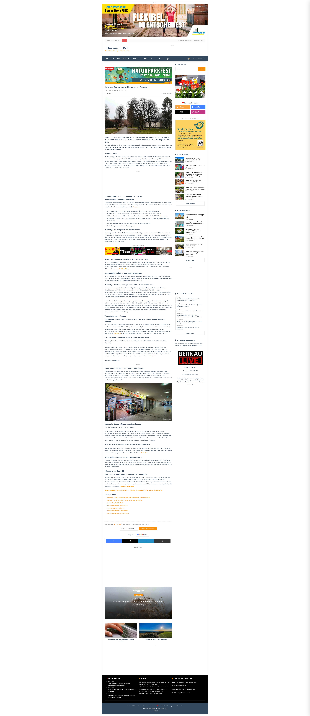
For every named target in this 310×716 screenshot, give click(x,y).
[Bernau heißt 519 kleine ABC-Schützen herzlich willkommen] (179, 182)
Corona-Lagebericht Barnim (115, 508)
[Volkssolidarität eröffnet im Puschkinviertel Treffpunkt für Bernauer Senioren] (179, 231)
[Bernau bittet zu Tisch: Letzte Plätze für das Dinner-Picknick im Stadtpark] (179, 190)
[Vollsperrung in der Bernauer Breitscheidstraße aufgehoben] (179, 160)
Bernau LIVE (116, 58)
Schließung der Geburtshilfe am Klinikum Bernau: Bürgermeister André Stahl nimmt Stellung (194, 174)
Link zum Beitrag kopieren (148, 528)
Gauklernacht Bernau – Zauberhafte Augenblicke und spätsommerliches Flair (195, 215)
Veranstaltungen (150, 58)
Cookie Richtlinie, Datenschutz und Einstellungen (155, 708)
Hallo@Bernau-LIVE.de (191, 374)
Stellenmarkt (138, 58)
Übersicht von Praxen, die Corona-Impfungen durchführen (125, 500)
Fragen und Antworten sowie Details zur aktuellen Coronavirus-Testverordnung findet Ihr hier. (134, 490)
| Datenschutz (180, 706)
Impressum (197, 40)
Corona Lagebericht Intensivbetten (118, 513)
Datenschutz (180, 40)
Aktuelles (127, 58)
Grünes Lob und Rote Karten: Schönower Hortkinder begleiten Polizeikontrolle (194, 196)
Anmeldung (117, 333)
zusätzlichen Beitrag (123, 269)
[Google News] (142, 534)
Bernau (119, 524)
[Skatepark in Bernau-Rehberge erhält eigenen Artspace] (179, 167)
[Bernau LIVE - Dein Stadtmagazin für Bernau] (118, 49)
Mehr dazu (136, 207)
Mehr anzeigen (190, 203)
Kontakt (161, 58)
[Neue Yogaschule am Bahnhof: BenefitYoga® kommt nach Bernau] (179, 224)
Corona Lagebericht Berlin (115, 503)
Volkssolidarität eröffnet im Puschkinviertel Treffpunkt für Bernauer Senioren (193, 230)
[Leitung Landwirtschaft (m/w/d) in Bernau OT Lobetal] (179, 246)
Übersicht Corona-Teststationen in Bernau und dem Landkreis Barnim (128, 497)
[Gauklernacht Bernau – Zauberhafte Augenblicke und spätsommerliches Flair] (179, 216)
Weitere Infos (164, 216)
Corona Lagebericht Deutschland (117, 510)
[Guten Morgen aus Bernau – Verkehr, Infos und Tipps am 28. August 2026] (179, 239)
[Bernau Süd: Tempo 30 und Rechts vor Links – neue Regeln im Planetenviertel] (179, 253)
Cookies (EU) (188, 40)
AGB (202, 40)
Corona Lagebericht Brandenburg (117, 505)
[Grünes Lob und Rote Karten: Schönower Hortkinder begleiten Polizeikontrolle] (179, 197)
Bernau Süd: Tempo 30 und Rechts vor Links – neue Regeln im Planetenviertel (195, 253)
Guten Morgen (138, 595)
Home (109, 58)
